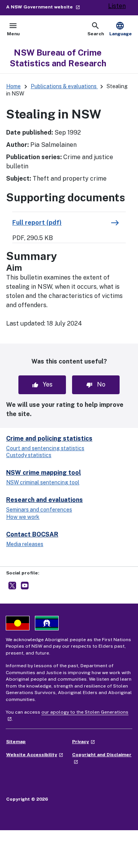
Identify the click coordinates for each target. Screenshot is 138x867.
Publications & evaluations (64, 86)
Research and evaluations (44, 499)
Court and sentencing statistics (45, 448)
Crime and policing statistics (49, 438)
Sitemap (16, 741)
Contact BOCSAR (32, 534)
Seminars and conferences (39, 510)
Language (120, 28)
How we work (22, 517)
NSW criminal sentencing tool (42, 482)
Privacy (83, 741)
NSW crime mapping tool (43, 472)
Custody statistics (28, 455)
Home (13, 86)
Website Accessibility (34, 754)
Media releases (24, 544)
